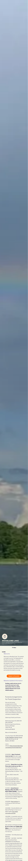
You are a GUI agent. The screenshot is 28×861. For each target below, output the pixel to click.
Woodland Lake (10, 641)
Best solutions (14, 801)
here (19, 796)
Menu (14, 647)
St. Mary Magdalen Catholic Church (13, 737)
